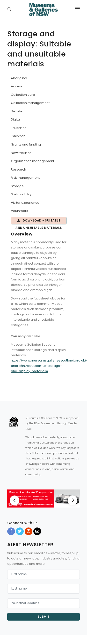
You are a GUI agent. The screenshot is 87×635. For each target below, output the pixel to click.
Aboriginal (19, 78)
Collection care (23, 94)
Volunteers (19, 211)
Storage (17, 186)
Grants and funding (26, 144)
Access (16, 86)
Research (18, 169)
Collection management (30, 103)
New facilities (21, 153)
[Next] (72, 500)
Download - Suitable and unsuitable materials (38, 221)
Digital (16, 119)
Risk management (25, 177)
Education (19, 128)
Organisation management (32, 161)
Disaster (17, 111)
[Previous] (14, 500)
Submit (43, 617)
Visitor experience (25, 202)
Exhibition (18, 136)
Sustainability (21, 194)
